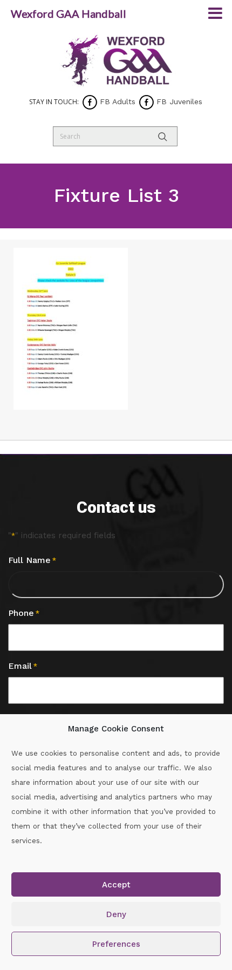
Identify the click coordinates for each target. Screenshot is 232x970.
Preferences (116, 944)
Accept (116, 885)
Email (22, 666)
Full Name (32, 560)
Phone (23, 613)
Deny (116, 914)
